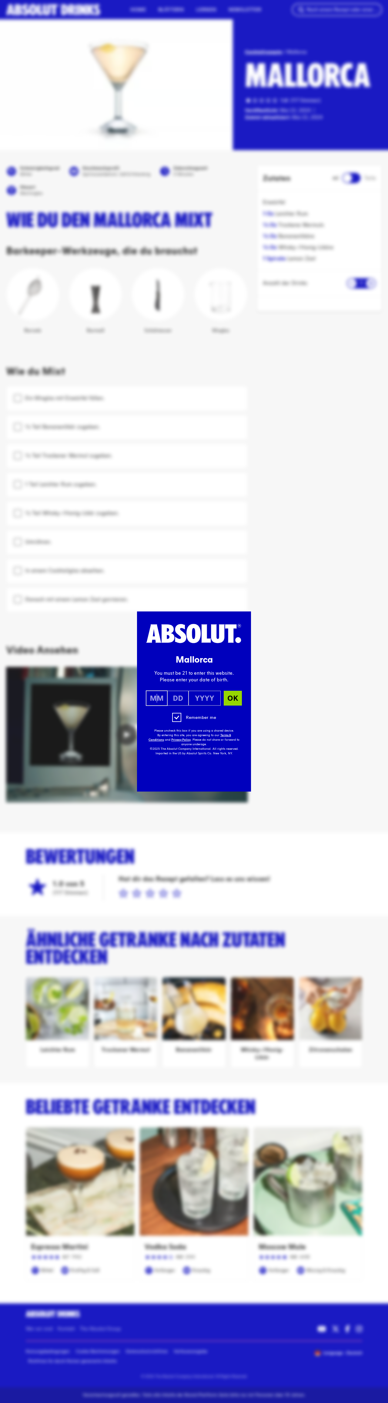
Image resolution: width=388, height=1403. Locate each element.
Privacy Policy (181, 740)
